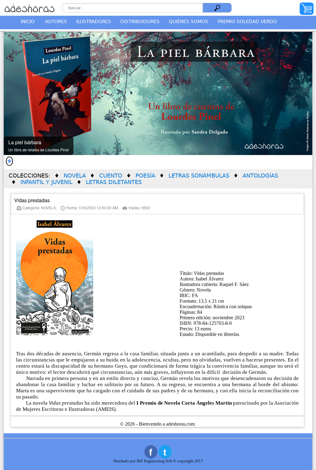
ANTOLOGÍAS (260, 175)
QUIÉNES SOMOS (188, 21)
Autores (56, 21)
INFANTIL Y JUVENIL (46, 182)
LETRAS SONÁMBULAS (198, 175)
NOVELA (75, 175)
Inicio (28, 21)
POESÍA (145, 175)
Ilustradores (93, 21)
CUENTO (110, 175)
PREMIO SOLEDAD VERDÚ (247, 21)
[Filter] (217, 8)
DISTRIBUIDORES (140, 21)
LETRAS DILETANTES (114, 182)
